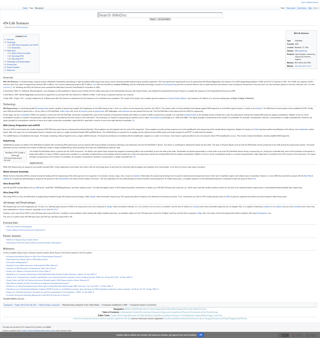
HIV (51, 209)
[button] (316, 7)
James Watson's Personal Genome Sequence (25, 230)
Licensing (205, 318)
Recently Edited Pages (173, 309)
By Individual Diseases (150, 312)
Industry (290, 51)
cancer (43, 209)
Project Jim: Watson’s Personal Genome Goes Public (28, 271)
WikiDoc (128, 309)
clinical (21, 209)
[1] (94, 84)
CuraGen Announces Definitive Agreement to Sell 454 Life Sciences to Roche (37, 295)
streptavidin (303, 129)
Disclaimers (216, 318)
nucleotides (25, 115)
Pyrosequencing (170, 84)
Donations (167, 318)
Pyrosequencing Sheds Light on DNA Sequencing (26, 259)
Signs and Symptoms (171, 312)
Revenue (290, 63)
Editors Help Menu (154, 315)
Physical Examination (191, 312)
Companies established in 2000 (114, 305)
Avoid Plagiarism (230, 318)
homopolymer (261, 213)
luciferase (125, 111)
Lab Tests (207, 312)
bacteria (137, 176)
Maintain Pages (194, 315)
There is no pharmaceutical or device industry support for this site (102, 318)
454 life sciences (22, 27)
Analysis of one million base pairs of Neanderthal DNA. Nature (31, 265)
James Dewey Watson (178, 98)
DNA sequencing (301, 51)
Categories (8, 305)
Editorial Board (180, 318)
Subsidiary (298, 41)
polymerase (99, 111)
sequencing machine (248, 82)
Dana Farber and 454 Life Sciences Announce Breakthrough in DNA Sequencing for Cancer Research (47, 280)
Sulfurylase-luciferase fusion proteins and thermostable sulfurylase (33, 243)
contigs (199, 213)
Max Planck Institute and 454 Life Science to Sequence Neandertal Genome (37, 283)
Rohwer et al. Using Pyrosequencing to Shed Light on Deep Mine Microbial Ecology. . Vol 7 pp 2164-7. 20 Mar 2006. (59, 286)
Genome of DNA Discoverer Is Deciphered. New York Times (30, 268)
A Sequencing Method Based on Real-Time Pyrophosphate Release (33, 256)
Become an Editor (137, 315)
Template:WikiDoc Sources (13, 299)
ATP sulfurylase (111, 111)
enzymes (84, 111)
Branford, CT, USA (301, 47)
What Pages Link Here (212, 315)
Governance (194, 318)
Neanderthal (64, 179)
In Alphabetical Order (129, 312)
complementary (190, 115)
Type (289, 41)
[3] (134, 157)
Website (290, 66)
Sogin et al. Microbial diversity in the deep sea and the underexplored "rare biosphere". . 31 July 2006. (49, 292)
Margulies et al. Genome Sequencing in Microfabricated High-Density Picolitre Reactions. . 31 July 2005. (51, 274)
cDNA (37, 188)
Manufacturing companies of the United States (81, 305)
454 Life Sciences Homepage (18, 227)
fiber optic (65, 111)
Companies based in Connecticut (143, 305)
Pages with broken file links (25, 305)
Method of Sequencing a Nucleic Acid (21, 240)
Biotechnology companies (50, 305)
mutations (267, 207)
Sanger (93, 197)
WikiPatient (138, 309)
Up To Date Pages (153, 309)
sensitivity (297, 207)
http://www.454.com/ (302, 66)
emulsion (258, 108)
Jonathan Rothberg (121, 84)
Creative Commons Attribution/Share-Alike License (38, 331)
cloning (195, 207)
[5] (55, 209)
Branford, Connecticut (57, 82)
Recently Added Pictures (195, 309)
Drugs (215, 312)
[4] (253, 179)
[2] (134, 120)
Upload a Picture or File (174, 315)
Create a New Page (119, 315)
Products (290, 54)
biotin (257, 129)
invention (6, 87)
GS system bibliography (16, 262)
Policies (243, 318)
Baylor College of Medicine (243, 98)
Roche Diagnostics (213, 82)
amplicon (279, 207)
